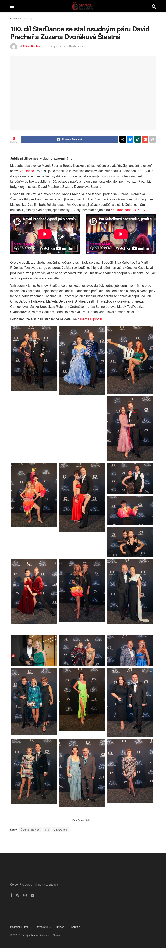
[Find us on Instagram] (25, 895)
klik (47, 829)
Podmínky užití (19, 927)
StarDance (26, 170)
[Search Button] (154, 6)
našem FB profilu (90, 319)
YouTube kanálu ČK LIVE (129, 209)
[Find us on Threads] (17, 895)
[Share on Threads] (122, 139)
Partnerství (41, 927)
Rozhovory (26, 18)
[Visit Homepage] (83, 6)
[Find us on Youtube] (32, 895)
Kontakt (75, 927)
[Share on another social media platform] (152, 139)
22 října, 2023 (57, 46)
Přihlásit (59, 927)
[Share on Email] (145, 139)
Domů (13, 18)
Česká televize (30, 829)
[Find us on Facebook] (11, 895)
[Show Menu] (12, 6)
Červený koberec (28, 935)
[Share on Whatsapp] (137, 139)
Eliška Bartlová (32, 46)
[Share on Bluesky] (130, 139)
